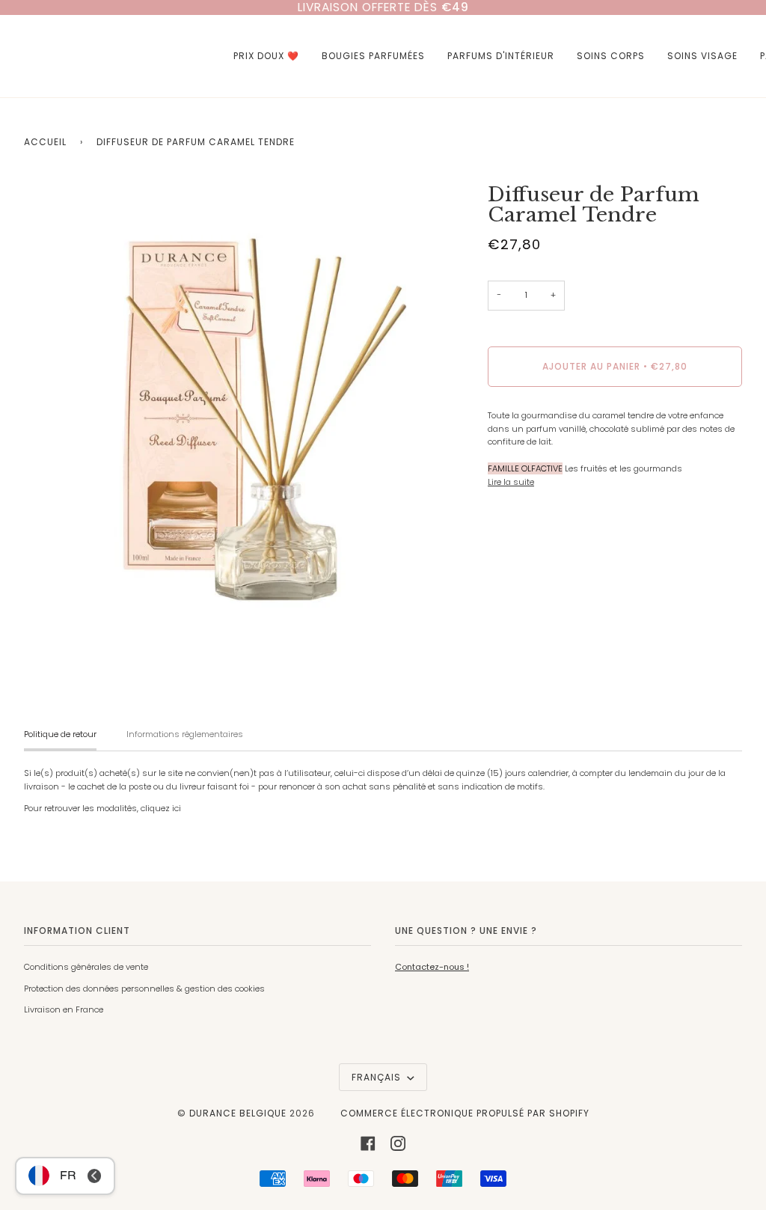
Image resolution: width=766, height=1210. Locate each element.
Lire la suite (511, 482)
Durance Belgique (238, 1113)
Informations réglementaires (184, 734)
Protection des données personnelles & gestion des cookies (144, 988)
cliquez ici (161, 808)
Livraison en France (63, 1009)
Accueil (45, 141)
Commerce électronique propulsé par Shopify (464, 1113)
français (378, 1077)
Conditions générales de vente (86, 967)
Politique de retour (60, 734)
